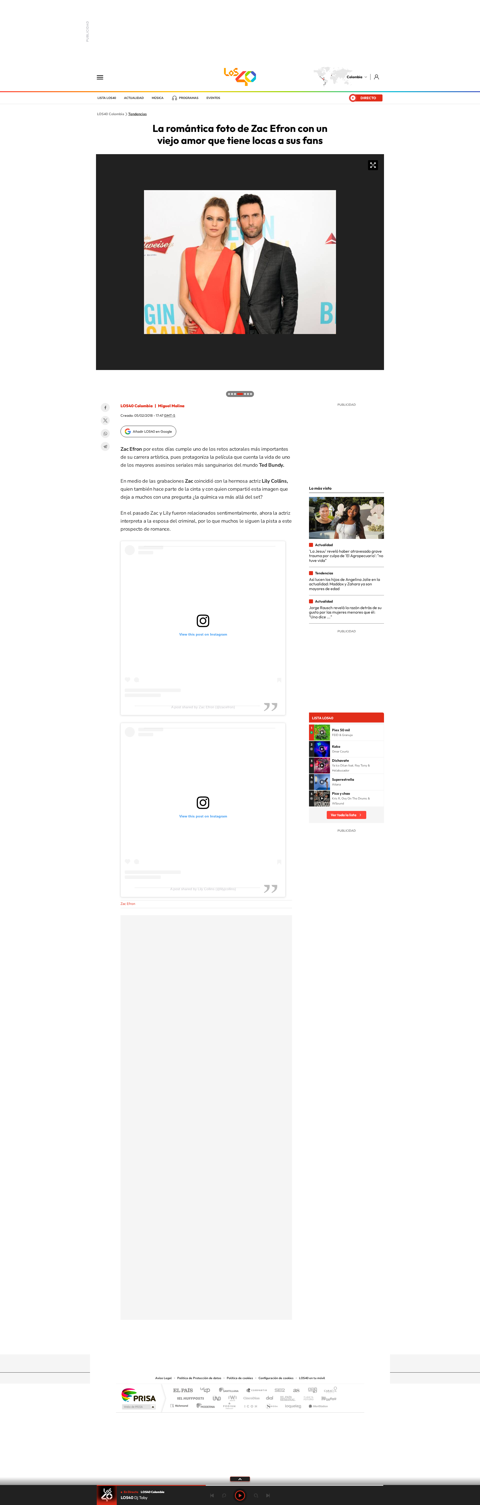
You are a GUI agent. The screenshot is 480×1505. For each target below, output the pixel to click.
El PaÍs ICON (250, 1404)
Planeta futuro (306, 1397)
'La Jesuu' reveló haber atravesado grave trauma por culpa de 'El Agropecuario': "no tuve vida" (346, 556)
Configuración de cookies (276, 1378)
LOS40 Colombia (240, 77)
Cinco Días (251, 1397)
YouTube (240, 1345)
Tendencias (137, 114)
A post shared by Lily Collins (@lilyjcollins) (203, 889)
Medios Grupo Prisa (138, 1407)
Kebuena (324, 1397)
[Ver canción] (322, 733)
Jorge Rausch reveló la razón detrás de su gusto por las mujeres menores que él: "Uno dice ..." (345, 612)
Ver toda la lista (343, 815)
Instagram (230, 1345)
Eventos (213, 98)
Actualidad (134, 98)
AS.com (294, 1391)
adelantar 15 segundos (256, 1496)
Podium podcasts (229, 1404)
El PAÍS (183, 1391)
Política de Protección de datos (199, 1378)
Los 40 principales (207, 1391)
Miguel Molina (171, 405)
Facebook (105, 407)
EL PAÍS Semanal (288, 1397)
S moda (271, 1404)
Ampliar (373, 165)
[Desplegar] (240, 1479)
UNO (217, 1397)
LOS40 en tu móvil (312, 1378)
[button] (101, 375)
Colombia (354, 77)
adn (310, 1391)
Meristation (317, 1404)
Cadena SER (278, 1391)
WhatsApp (105, 433)
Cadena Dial (270, 1397)
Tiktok (220, 1345)
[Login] (376, 76)
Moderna (204, 1404)
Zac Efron (127, 903)
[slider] (240, 1485)
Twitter (105, 420)
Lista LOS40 (107, 98)
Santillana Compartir (256, 1391)
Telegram (105, 446)
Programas (188, 98)
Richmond (180, 1404)
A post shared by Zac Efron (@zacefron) (203, 707)
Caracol (329, 1391)
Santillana (230, 1391)
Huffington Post (189, 1397)
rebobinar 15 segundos (224, 1496)
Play (240, 1496)
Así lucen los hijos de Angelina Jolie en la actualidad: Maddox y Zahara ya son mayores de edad (344, 584)
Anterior (212, 1496)
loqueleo (293, 1404)
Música (158, 98)
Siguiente (268, 1496)
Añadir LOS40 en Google (152, 431)
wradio (231, 1397)
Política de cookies (240, 1378)
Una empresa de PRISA (138, 1395)
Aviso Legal (163, 1378)
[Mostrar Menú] (103, 77)
